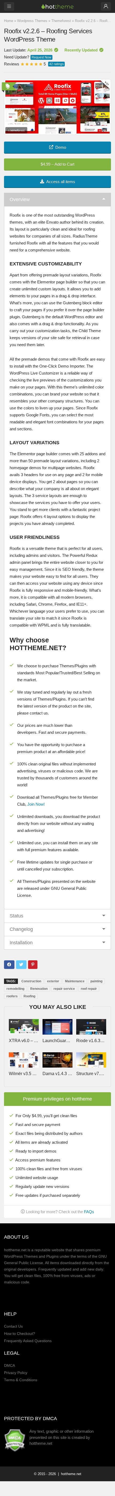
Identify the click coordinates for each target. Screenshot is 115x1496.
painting (96, 981)
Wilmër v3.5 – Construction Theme (24, 1074)
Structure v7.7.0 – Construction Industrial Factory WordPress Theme (91, 1074)
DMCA (9, 1366)
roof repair (89, 989)
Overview (20, 199)
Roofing (29, 996)
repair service (64, 989)
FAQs (89, 1211)
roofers (12, 996)
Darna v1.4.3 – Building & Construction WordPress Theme (58, 1074)
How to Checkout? (19, 1334)
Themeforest (61, 21)
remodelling (15, 989)
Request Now (41, 57)
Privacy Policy (15, 1373)
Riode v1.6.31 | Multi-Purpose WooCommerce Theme (91, 1041)
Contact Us (13, 1326)
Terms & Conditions (20, 1380)
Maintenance (75, 981)
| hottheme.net (69, 1474)
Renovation (39, 989)
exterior (53, 981)
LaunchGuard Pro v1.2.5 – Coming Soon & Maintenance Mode (58, 1041)
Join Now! (36, 804)
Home (8, 21)
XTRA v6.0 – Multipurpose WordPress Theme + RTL (24, 1041)
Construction (31, 981)
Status (16, 916)
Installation (21, 942)
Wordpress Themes (32, 21)
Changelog (21, 929)
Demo (60, 147)
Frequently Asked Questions (28, 1341)
